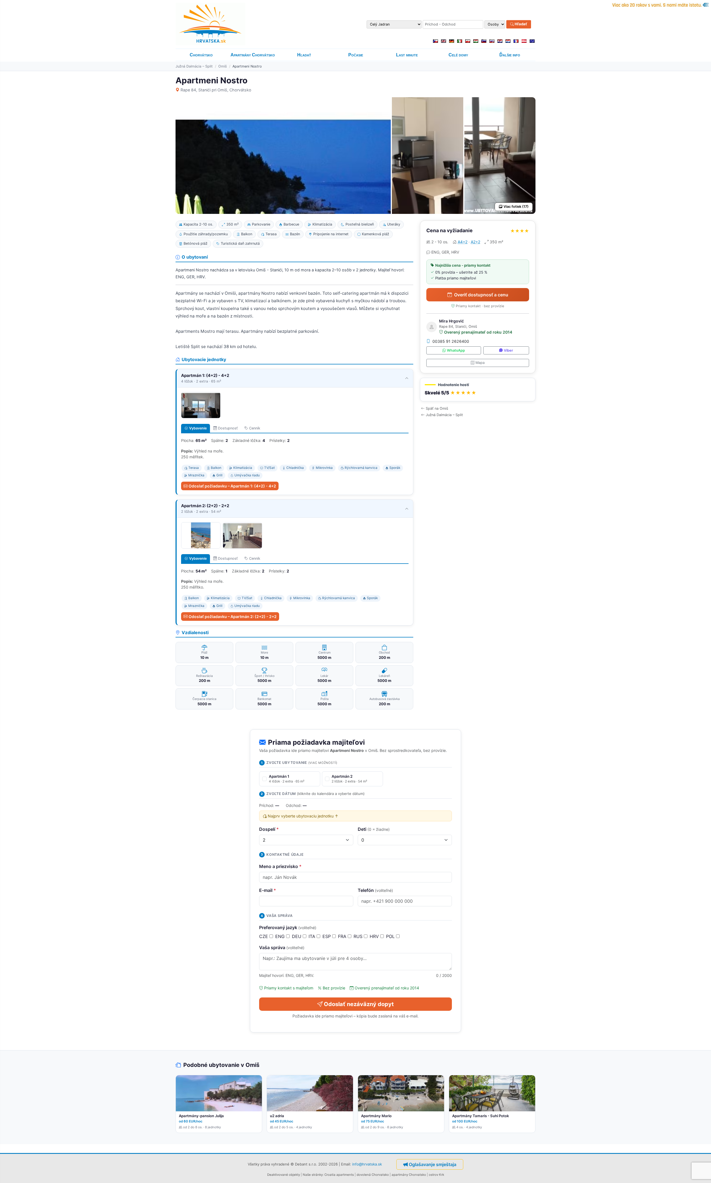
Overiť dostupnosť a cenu (481, 294)
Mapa (480, 363)
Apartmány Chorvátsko (253, 54)
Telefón (375, 890)
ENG (280, 936)
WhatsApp (456, 350)
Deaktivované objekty (283, 1175)
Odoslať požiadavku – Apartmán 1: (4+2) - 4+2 (232, 486)
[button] (477, 389)
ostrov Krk (436, 1175)
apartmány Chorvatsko (409, 1175)
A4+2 (462, 241)
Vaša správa (281, 947)
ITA (313, 936)
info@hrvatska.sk (367, 1164)
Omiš (222, 66)
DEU (297, 936)
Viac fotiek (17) (516, 206)
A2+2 (475, 241)
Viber (508, 350)
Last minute (407, 54)
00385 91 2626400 (450, 341)
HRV (375, 936)
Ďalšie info (509, 54)
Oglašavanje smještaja (432, 1164)
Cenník (254, 428)
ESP (327, 936)
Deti (374, 829)
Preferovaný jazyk (287, 927)
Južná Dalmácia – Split (194, 66)
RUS (359, 936)
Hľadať (520, 24)
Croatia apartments (339, 1175)
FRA (343, 936)
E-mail (267, 890)
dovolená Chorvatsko (373, 1175)
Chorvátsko (201, 54)
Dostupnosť (228, 428)
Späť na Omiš (437, 408)
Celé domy (458, 54)
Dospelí (269, 829)
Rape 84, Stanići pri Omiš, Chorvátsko (216, 89)
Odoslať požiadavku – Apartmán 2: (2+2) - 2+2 (233, 616)
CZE (264, 936)
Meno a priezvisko (280, 866)
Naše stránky (313, 1175)
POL (391, 936)
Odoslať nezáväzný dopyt (359, 1004)
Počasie (355, 54)
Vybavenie (198, 428)
